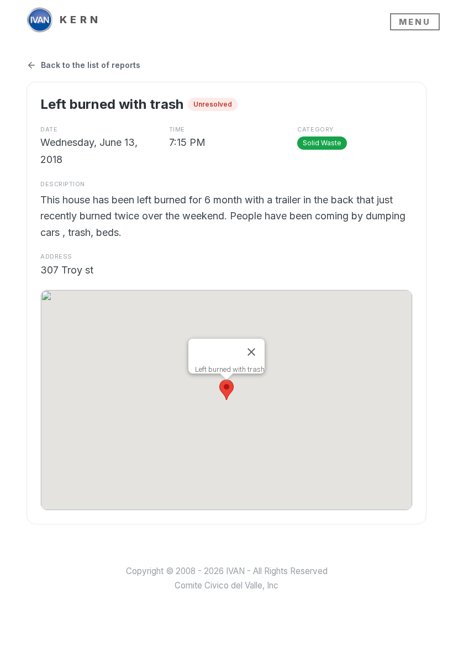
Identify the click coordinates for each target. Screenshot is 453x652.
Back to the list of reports (90, 65)
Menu (415, 22)
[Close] (251, 352)
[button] (226, 389)
